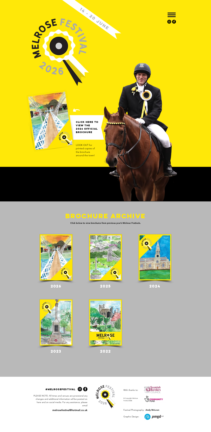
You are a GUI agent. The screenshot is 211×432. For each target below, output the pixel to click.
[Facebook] (174, 22)
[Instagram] (169, 22)
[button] (172, 15)
